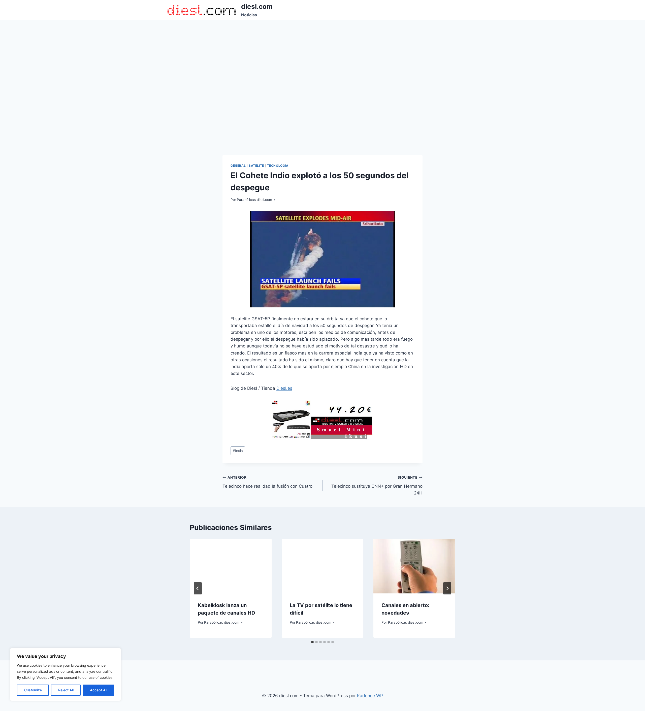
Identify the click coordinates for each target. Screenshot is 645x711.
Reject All (66, 690)
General (238, 165)
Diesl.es (284, 388)
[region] (65, 674)
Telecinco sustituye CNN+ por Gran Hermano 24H (377, 485)
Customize (33, 690)
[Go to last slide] (198, 588)
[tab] (312, 642)
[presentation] (231, 566)
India (238, 451)
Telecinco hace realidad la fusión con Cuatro (267, 482)
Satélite (256, 165)
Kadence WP (370, 695)
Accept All (98, 690)
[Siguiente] (447, 588)
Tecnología (277, 165)
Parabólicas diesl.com (254, 200)
